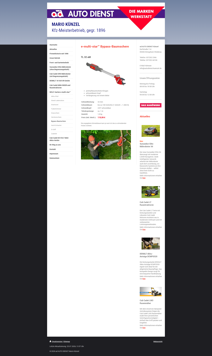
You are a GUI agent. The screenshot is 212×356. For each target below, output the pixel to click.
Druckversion (57, 341)
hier (144, 178)
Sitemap (66, 341)
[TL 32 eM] (106, 74)
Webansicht (157, 341)
